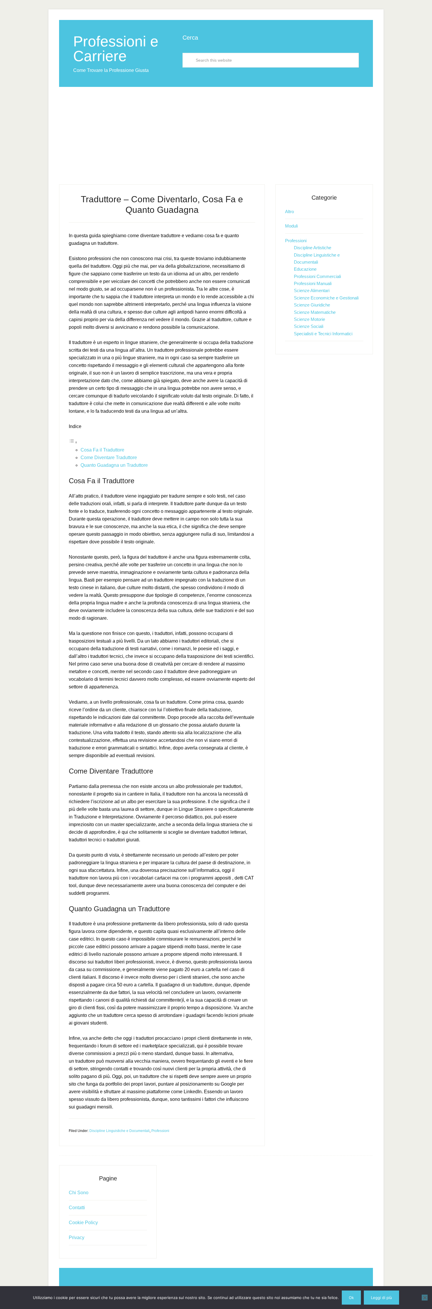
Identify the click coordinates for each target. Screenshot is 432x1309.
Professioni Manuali (312, 283)
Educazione (305, 269)
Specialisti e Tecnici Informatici (323, 333)
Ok (351, 1297)
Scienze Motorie (309, 319)
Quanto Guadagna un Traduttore (114, 465)
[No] (425, 1297)
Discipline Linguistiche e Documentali (119, 1131)
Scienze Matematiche (315, 312)
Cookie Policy (83, 1222)
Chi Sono (78, 1192)
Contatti (77, 1207)
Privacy (76, 1237)
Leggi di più (381, 1297)
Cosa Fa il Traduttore (102, 449)
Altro (289, 211)
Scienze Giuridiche (312, 304)
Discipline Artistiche (312, 247)
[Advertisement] (216, 131)
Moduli (291, 225)
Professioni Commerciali (317, 276)
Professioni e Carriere (115, 48)
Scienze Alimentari (311, 290)
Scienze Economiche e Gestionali (326, 297)
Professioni (160, 1131)
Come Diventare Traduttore (109, 457)
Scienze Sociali (308, 326)
